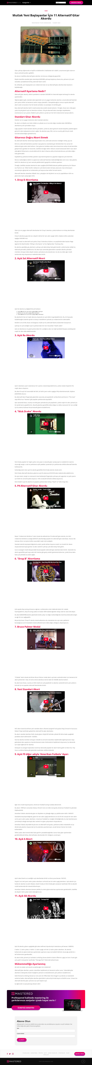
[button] (26, 2)
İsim (18, 1028)
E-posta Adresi (20, 1033)
